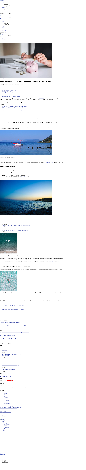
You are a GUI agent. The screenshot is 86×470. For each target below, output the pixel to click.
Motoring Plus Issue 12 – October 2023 (5, 376)
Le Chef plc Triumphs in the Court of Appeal (8, 369)
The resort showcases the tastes (49, 162)
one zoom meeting (42, 98)
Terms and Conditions (5, 40)
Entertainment (4, 2)
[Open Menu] (0, 18)
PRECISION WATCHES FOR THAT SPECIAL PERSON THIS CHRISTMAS (10, 407)
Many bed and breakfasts (3, 295)
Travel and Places (4, 30)
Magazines (3, 11)
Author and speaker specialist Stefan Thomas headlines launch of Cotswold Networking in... (14, 338)
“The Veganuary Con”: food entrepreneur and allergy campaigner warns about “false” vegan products (16, 107)
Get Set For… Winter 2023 (3, 411)
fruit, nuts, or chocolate (24, 176)
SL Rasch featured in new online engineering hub (7, 335)
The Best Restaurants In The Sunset (7, 91)
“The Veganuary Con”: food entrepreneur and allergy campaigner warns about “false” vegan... (14, 325)
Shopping (3, 27)
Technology (5, 402)
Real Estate (5, 6)
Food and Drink (6, 4)
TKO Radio (5, 398)
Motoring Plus (6, 397)
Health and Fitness (6, 24)
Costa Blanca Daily (6, 400)
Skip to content (2, 453)
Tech (4, 9)
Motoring (3, 7)
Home (3, 21)
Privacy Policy (4, 39)
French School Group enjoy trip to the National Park (9, 359)
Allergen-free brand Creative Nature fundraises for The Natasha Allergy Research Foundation (15, 230)
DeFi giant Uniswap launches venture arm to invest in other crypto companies (13, 309)
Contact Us (5, 392)
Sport (2, 10)
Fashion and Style (6, 8)
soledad (2, 311)
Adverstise (5, 395)
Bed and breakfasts (51, 261)
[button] (2, 454)
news (0, 311)
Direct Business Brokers (7, 403)
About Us (5, 394)
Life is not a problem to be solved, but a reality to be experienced (11, 96)
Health (4, 396)
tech (4, 311)
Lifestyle (3, 3)
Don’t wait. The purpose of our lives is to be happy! (9, 90)
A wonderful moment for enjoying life (8, 92)
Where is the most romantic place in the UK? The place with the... (9, 406)
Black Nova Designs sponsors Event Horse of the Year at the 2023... (10, 322)
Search (10, 13)
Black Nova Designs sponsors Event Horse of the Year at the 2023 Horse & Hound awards (14, 106)
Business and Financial (7, 5)
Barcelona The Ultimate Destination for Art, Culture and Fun (8, 408)
